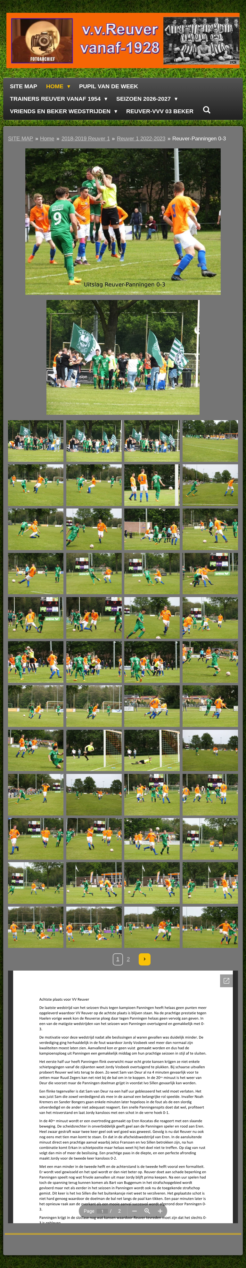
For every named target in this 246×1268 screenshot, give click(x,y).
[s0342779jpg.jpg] (36, 927)
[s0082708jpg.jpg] (152, 485)
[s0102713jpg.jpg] (152, 618)
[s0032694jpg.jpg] (36, 441)
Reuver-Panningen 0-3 (199, 139)
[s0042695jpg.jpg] (210, 441)
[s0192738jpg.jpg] (36, 750)
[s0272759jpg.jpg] (94, 839)
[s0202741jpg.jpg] (152, 706)
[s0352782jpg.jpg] (152, 927)
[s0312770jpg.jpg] (94, 883)
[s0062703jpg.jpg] (36, 485)
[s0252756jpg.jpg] (36, 795)
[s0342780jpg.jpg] (94, 927)
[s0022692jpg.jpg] (152, 441)
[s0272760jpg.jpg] (36, 839)
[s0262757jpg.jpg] (152, 795)
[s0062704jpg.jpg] (94, 485)
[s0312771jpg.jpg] (152, 883)
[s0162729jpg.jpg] (210, 618)
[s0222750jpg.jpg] (94, 795)
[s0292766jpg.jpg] (36, 883)
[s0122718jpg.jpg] (36, 573)
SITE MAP (20, 139)
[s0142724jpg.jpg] (94, 618)
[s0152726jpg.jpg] (36, 706)
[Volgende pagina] (145, 959)
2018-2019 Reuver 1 (86, 139)
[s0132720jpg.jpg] (152, 573)
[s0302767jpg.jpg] (152, 839)
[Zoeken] (206, 110)
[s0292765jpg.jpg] (210, 839)
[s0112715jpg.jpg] (152, 529)
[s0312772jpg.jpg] (210, 883)
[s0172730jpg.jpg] (36, 662)
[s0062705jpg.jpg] (36, 529)
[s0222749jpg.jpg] (210, 750)
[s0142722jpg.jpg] (210, 573)
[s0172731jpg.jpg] (94, 662)
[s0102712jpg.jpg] (94, 529)
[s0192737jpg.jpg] (210, 662)
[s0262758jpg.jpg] (210, 795)
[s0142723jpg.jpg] (36, 618)
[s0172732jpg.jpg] (152, 662)
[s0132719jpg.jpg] (94, 573)
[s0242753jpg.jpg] (94, 750)
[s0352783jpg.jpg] (210, 927)
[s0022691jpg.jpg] (94, 441)
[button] (232, 306)
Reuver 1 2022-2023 (141, 139)
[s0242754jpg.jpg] (152, 750)
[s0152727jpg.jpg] (94, 706)
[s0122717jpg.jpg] (210, 529)
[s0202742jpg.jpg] (210, 706)
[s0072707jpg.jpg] (210, 485)
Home (47, 139)
